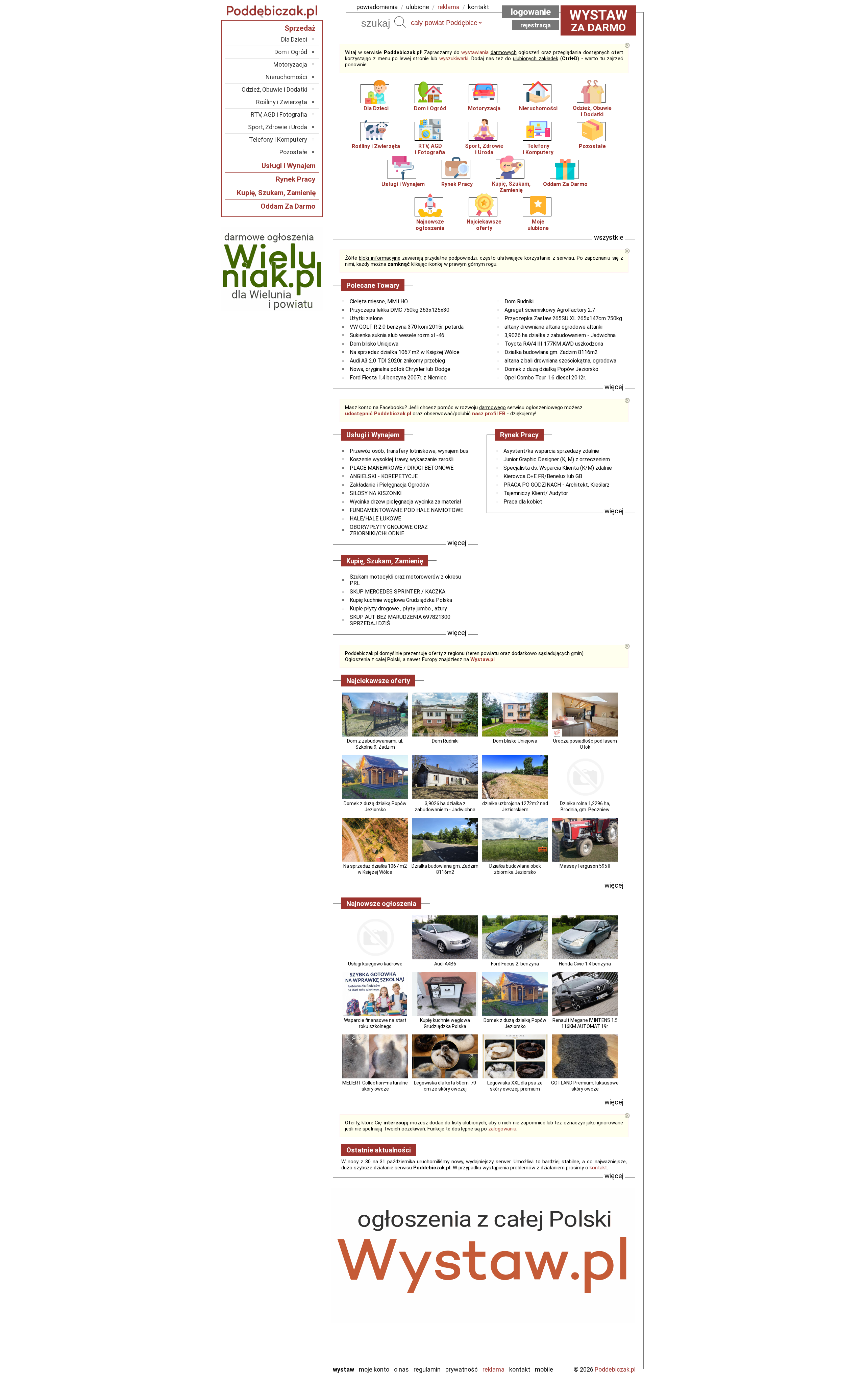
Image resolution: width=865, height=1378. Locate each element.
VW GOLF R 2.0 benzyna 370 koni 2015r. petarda (407, 327)
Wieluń (299, 1341)
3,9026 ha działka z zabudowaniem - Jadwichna (560, 335)
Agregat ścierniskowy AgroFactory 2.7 (549, 310)
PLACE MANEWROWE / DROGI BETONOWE (401, 468)
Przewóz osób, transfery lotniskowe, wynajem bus (409, 451)
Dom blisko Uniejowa (374, 344)
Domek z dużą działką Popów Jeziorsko (551, 369)
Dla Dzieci (376, 108)
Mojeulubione (538, 224)
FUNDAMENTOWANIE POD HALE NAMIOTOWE (406, 510)
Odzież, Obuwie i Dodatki (274, 89)
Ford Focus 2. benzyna (515, 963)
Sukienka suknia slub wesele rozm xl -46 (397, 335)
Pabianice (295, 1295)
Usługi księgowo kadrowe (375, 963)
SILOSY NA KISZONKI (376, 493)
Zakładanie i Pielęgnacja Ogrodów (389, 485)
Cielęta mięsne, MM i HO (379, 301)
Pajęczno (296, 1305)
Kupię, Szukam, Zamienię (511, 187)
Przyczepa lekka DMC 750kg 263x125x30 (399, 310)
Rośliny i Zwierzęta (376, 146)
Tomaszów (294, 1323)
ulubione (417, 6)
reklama (449, 6)
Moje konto (374, 1369)
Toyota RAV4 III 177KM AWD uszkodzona (553, 344)
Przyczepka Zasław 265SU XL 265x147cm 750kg (563, 318)
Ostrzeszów (292, 1286)
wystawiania (475, 52)
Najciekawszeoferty (484, 224)
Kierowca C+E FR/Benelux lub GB (542, 476)
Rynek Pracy (457, 184)
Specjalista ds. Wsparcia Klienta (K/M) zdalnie (557, 468)
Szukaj (400, 22)
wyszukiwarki (453, 58)
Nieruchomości (538, 108)
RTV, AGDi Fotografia (430, 149)
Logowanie (531, 12)
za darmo (598, 20)
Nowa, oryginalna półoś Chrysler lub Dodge (400, 369)
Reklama (493, 1369)
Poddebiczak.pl (615, 1369)
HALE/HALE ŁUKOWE (375, 518)
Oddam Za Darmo (565, 184)
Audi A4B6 (445, 963)
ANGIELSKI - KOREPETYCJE (384, 476)
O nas (401, 1369)
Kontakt (519, 1369)
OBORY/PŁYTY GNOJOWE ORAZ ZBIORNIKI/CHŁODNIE (389, 530)
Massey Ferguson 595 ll (585, 866)
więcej (613, 387)
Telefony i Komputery (278, 139)
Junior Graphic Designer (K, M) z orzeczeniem (556, 459)
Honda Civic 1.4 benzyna (585, 963)
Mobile (544, 1369)
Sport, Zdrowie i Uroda (277, 127)
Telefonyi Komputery (538, 149)
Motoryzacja (484, 108)
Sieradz (298, 1314)
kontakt (478, 6)
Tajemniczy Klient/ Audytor (535, 493)
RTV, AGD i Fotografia (279, 114)
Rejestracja (535, 25)
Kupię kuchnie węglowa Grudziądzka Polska (401, 600)
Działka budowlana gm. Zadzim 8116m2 (551, 352)
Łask (301, 1259)
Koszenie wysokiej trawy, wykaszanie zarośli (401, 459)
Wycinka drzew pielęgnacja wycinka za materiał (405, 501)
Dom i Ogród (430, 108)
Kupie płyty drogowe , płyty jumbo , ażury (398, 608)
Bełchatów (294, 1250)
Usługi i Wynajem (403, 184)
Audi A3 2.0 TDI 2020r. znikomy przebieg (397, 360)
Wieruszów (294, 1350)
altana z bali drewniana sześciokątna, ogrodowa (560, 360)
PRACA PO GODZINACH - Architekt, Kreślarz (556, 485)
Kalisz (300, 1277)
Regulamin (427, 1369)
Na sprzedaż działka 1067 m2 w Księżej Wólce (405, 352)
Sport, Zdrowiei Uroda (484, 149)
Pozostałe (592, 146)
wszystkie (608, 237)
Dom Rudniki (519, 301)
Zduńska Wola (290, 1359)
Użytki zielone (366, 318)
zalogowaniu (502, 1129)
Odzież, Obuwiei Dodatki (592, 111)
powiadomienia (377, 6)
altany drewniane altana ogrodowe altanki (553, 327)
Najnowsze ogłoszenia (430, 224)
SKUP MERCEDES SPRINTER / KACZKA (397, 591)
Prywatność (461, 1369)
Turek (300, 1332)
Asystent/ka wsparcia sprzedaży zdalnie (551, 451)
